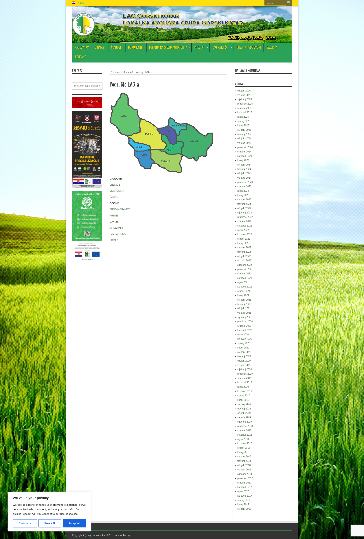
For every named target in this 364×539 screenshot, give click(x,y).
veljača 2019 (244, 417)
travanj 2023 (244, 203)
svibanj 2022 (244, 247)
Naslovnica (82, 47)
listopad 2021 (244, 278)
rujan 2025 (243, 116)
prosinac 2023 (245, 182)
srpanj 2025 (243, 121)
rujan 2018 (243, 439)
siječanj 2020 (244, 369)
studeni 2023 (244, 186)
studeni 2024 (244, 151)
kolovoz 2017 (244, 495)
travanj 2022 (244, 251)
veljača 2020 (244, 365)
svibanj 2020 (244, 352)
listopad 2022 (244, 225)
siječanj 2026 (244, 99)
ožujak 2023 (244, 208)
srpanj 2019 (243, 395)
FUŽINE (114, 215)
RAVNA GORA (118, 234)
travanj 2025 (244, 134)
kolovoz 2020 (244, 338)
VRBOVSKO (117, 191)
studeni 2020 (244, 325)
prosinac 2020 (245, 321)
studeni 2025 (244, 108)
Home (116, 72)
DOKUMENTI (135, 47)
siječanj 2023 (244, 212)
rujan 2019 (243, 386)
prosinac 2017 (245, 478)
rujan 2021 (243, 282)
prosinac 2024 (245, 147)
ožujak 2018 (244, 465)
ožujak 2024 (244, 173)
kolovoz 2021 (244, 286)
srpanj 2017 (243, 500)
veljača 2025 (244, 142)
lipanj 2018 (243, 452)
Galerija (272, 47)
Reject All (49, 523)
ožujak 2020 (244, 360)
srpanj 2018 (243, 447)
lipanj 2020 (243, 347)
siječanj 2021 (244, 317)
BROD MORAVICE (120, 209)
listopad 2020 (244, 330)
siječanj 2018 (244, 474)
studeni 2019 (244, 378)
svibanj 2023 (244, 199)
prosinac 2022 (245, 217)
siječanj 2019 (244, 421)
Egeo (129, 535)
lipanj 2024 (243, 160)
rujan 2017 (243, 491)
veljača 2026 (244, 95)
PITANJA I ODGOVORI (249, 47)
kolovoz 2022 (244, 234)
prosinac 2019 (245, 373)
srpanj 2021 (243, 291)
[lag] (83, 33)
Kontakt (80, 57)
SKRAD (114, 240)
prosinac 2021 (245, 269)
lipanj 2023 (243, 195)
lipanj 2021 (243, 295)
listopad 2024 (244, 156)
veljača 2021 (244, 312)
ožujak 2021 (244, 308)
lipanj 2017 (243, 504)
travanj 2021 (244, 304)
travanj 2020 (244, 356)
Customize (25, 523)
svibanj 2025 (244, 129)
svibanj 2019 (244, 404)
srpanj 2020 (243, 343)
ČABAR (114, 197)
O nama (127, 72)
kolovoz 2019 (244, 391)
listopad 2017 (244, 487)
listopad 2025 (244, 112)
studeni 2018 (244, 430)
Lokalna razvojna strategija (168, 47)
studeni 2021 (244, 273)
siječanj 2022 (244, 264)
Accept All (74, 523)
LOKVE (114, 221)
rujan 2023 (243, 190)
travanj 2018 (244, 460)
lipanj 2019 (243, 399)
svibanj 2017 (244, 508)
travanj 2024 (244, 169)
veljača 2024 (244, 177)
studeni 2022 (244, 221)
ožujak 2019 (244, 413)
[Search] (289, 3)
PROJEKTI (199, 47)
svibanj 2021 (244, 299)
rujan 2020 (243, 334)
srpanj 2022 (243, 238)
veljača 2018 (244, 469)
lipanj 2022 (243, 243)
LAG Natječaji (221, 47)
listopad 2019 (244, 382)
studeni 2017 (244, 482)
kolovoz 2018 (244, 443)
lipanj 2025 (243, 125)
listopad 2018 (244, 434)
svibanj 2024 (244, 164)
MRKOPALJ (116, 228)
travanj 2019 (244, 408)
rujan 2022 (243, 230)
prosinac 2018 (245, 426)
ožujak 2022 (244, 256)
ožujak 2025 (244, 138)
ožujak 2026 (244, 90)
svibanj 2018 (244, 456)
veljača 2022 (244, 260)
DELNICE (115, 184)
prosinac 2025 (245, 103)
